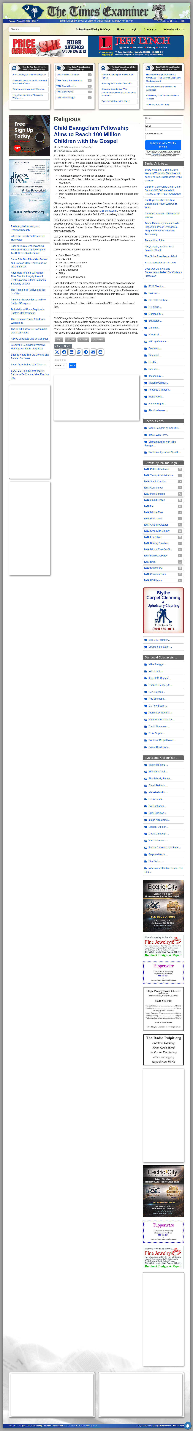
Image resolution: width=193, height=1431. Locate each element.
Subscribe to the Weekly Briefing (163, 145)
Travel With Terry (158, 435)
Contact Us (150, 29)
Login (134, 29)
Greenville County (159, 531)
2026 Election (157, 500)
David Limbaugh (157, 833)
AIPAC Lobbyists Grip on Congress (29, 74)
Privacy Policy (156, 154)
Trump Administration (72, 80)
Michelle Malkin (157, 792)
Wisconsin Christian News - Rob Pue (163, 870)
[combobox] (24, 29)
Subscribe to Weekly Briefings (93, 29)
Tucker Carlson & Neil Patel (163, 847)
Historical (154, 334)
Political (153, 293)
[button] (57, 352)
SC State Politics (158, 300)
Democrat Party (158, 555)
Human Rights (156, 403)
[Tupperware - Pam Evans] (163, 972)
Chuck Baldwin (157, 785)
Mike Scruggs (68, 97)
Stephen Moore (157, 854)
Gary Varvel (67, 92)
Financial (154, 355)
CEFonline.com (108, 210)
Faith (59, 339)
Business (154, 348)
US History (156, 580)
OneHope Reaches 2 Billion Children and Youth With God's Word (161, 204)
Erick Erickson (156, 813)
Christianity (98, 339)
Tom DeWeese (157, 840)
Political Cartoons (70, 74)
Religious (154, 307)
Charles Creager (159, 524)
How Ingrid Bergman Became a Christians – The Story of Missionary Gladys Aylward (163, 77)
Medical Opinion (157, 827)
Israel (153, 562)
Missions (83, 339)
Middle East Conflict (161, 549)
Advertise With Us (173, 29)
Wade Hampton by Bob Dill (163, 428)
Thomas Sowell (157, 771)
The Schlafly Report (159, 778)
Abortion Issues (157, 410)
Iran (152, 506)
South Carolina (69, 86)
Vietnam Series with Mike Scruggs (160, 444)
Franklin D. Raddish (159, 712)
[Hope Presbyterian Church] (163, 1008)
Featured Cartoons (159, 389)
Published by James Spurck (164, 452)
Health (152, 362)
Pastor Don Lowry (158, 747)
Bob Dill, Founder (158, 640)
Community (155, 314)
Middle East (156, 512)
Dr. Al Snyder (156, 733)
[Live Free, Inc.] (29, 190)
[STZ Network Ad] (29, 135)
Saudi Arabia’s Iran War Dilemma (28, 89)
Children (70, 339)
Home (120, 29)
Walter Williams (157, 764)
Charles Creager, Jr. (159, 685)
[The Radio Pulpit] (163, 1049)
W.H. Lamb (156, 518)
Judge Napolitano (158, 820)
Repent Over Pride (155, 240)
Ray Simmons (156, 698)
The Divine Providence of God (161, 256)
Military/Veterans (157, 341)
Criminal (153, 327)
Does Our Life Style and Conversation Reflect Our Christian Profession (163, 272)
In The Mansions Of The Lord (160, 262)
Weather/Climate (158, 383)
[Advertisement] (30, 432)
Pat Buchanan (156, 806)
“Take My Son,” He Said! (157, 104)
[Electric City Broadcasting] (163, 905)
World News (155, 396)
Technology (155, 376)
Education (154, 320)
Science (153, 369)
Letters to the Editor (159, 647)
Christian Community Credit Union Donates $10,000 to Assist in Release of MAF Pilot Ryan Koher (163, 190)
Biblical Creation (159, 543)
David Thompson (158, 726)
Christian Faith (158, 574)
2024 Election (156, 286)
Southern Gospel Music (161, 740)
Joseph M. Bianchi (158, 678)
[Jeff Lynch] (96, 46)
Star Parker (155, 861)
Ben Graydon (156, 692)
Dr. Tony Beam (156, 705)
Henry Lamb (155, 799)
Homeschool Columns (160, 719)
